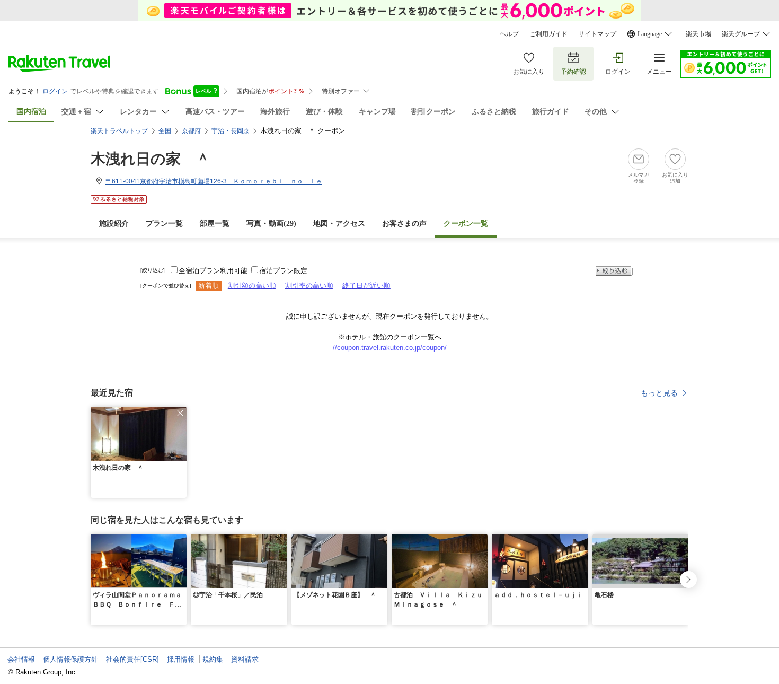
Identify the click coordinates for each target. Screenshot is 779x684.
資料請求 (245, 659)
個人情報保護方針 (70, 659)
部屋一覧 (214, 223)
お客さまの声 (404, 223)
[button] (180, 413)
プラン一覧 (164, 223)
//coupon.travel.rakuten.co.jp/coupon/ (390, 348)
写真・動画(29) (271, 223)
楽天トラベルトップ (119, 131)
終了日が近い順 (366, 286)
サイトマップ (597, 34)
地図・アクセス (339, 223)
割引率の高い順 (309, 286)
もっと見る (659, 393)
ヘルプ (509, 34)
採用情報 (180, 659)
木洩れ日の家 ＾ (150, 159)
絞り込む (614, 271)
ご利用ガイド (548, 34)
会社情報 (21, 659)
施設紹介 (114, 223)
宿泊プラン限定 (283, 271)
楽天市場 (698, 34)
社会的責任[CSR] (132, 659)
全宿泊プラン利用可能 (213, 271)
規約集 (212, 659)
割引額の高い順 (252, 286)
